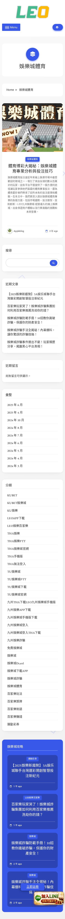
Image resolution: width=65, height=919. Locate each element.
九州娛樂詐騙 (16, 640)
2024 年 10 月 (15, 420)
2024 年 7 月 (15, 435)
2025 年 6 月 (15, 405)
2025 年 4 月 (15, 412)
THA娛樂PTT (16, 541)
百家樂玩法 (14, 694)
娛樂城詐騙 (14, 678)
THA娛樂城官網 (18, 549)
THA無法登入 (16, 564)
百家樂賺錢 (14, 717)
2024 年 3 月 (15, 466)
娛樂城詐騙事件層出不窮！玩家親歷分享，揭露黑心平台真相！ (31, 344)
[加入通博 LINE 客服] (49, 897)
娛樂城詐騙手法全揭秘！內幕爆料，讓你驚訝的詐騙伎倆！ (31, 332)
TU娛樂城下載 (17, 587)
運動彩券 (13, 724)
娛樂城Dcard (15, 663)
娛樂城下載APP (17, 671)
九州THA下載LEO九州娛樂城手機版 (31, 602)
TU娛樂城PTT (16, 579)
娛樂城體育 (32, 159)
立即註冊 (32, 887)
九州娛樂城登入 (17, 625)
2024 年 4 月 (15, 458)
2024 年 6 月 (15, 443)
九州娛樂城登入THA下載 (24, 633)
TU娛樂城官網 (17, 594)
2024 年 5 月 (15, 451)
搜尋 (9, 250)
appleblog (19, 231)
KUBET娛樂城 (16, 503)
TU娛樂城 (14, 572)
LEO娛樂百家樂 (17, 526)
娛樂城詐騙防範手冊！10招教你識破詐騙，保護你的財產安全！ (31, 320)
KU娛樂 (12, 510)
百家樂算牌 (14, 701)
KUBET (12, 495)
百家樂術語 (14, 709)
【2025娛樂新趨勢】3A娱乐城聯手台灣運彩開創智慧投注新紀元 (31, 296)
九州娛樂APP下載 (19, 610)
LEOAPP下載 (16, 518)
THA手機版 (15, 556)
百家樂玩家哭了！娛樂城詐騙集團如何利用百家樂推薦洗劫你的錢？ (31, 308)
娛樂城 (11, 655)
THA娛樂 (13, 533)
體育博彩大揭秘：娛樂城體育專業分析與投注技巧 (32, 168)
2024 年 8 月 (15, 428)
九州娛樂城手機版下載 (22, 617)
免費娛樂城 (14, 648)
